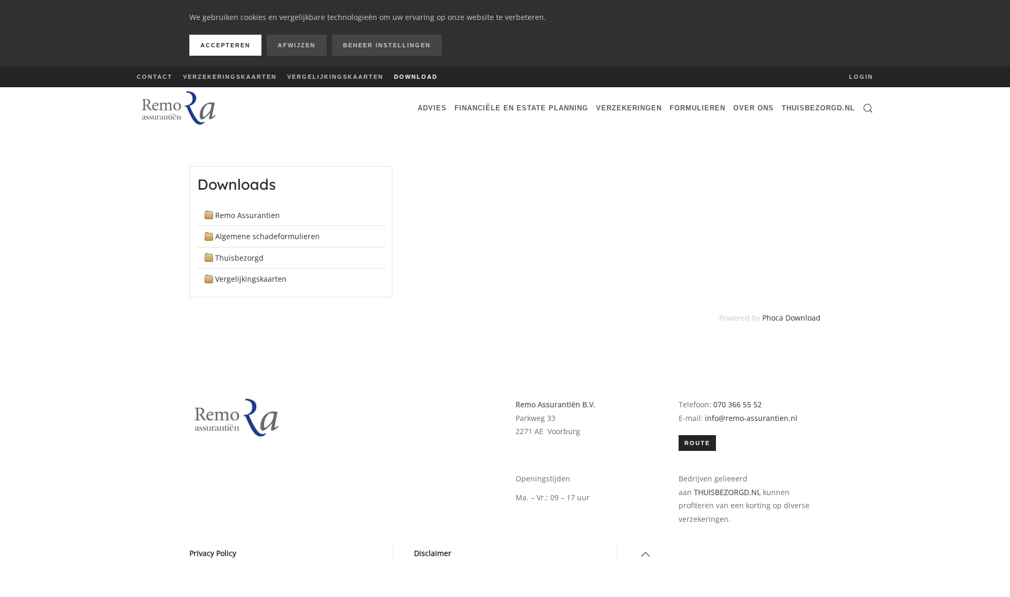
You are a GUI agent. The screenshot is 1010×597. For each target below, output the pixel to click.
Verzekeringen (629, 108)
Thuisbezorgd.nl (818, 108)
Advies (432, 108)
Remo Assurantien (247, 215)
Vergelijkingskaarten (335, 77)
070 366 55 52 (737, 404)
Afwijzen (297, 45)
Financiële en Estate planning (521, 108)
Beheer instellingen (387, 45)
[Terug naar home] (179, 108)
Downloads (236, 184)
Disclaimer (432, 553)
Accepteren (225, 45)
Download (416, 77)
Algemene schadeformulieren (267, 236)
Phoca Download (791, 318)
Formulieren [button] (697, 108)
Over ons (753, 108)
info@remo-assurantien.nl (751, 418)
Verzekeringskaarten (230, 77)
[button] (868, 108)
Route (697, 443)
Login (861, 77)
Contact (155, 77)
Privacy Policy (212, 553)
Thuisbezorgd (239, 258)
